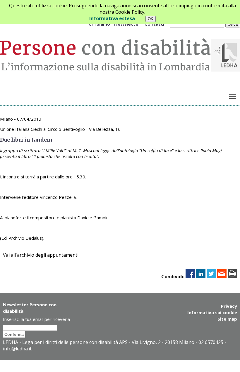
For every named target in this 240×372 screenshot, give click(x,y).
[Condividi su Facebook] (190, 276)
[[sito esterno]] (225, 70)
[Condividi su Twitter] (211, 276)
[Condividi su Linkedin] (200, 276)
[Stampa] (232, 276)
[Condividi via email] (222, 276)
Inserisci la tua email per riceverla (36, 319)
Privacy (229, 306)
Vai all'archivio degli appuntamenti (40, 255)
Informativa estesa (112, 18)
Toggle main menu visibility (233, 96)
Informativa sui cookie (212, 312)
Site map (227, 319)
